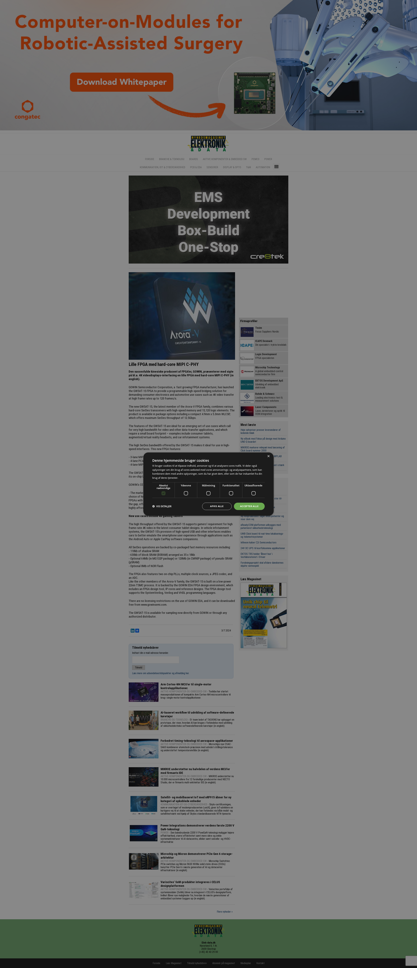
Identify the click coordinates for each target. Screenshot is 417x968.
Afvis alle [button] (216, 506)
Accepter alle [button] (249, 506)
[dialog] (208, 484)
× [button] (268, 456)
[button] (162, 506)
